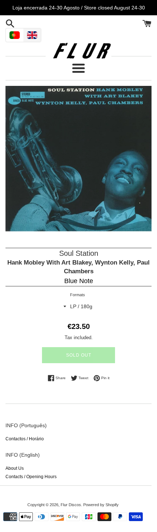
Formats (77, 295)
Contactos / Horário (24, 438)
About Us (14, 468)
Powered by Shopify (101, 505)
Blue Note (78, 281)
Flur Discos (71, 505)
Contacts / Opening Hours (31, 476)
